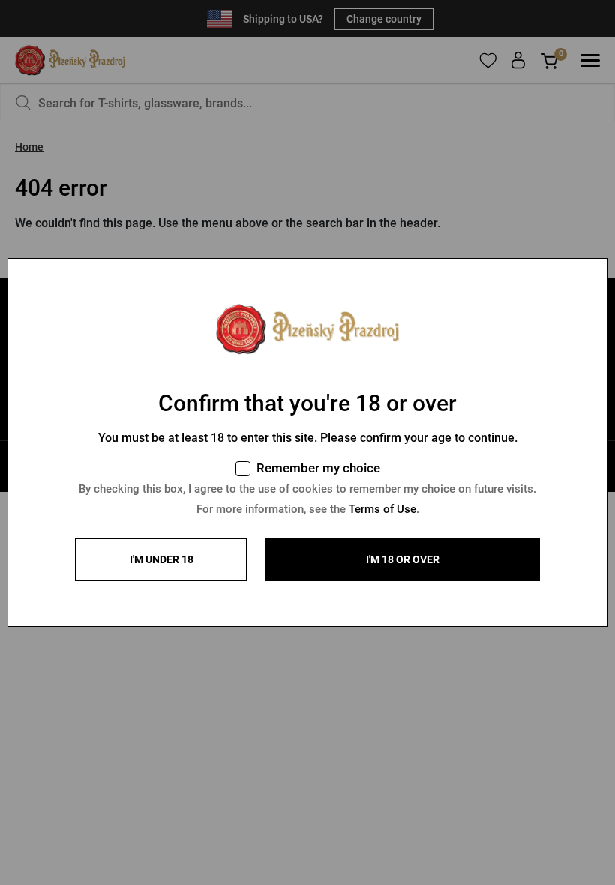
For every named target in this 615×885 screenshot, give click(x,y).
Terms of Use (382, 509)
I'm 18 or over (403, 560)
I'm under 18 (162, 560)
